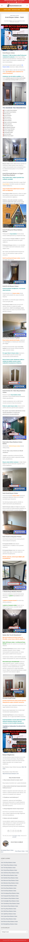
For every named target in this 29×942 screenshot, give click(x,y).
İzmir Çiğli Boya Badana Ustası (8, 913)
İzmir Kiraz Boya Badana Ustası (8, 888)
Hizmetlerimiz (7, 9)
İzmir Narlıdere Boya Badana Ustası (9, 877)
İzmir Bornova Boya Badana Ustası (9, 921)
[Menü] (2, 5)
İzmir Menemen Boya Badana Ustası (9, 880)
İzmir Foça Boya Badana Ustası (8, 908)
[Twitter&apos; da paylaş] (13, 831)
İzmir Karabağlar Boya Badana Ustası (10, 901)
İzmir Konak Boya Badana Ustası (9, 885)
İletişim (23, 9)
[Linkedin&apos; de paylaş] (20, 831)
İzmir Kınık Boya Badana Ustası (8, 890)
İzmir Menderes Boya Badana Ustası (9, 883)
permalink (14, 837)
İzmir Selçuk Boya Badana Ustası (9, 870)
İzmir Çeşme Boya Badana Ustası (9, 916)
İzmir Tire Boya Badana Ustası (8, 867)
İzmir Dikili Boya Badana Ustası (8, 911)
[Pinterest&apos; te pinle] (18, 831)
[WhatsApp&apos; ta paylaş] (8, 831)
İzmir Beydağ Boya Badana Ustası (9, 924)
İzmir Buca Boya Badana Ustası (8, 918)
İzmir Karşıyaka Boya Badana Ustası (9, 895)
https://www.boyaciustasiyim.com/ (11, 773)
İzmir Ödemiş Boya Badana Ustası (9, 875)
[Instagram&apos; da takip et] (27, 5)
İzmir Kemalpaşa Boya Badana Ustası (10, 893)
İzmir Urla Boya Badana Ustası (8, 862)
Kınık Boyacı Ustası (14, 15)
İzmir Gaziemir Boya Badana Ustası (9, 906)
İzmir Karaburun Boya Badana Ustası (10, 898)
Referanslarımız (16, 9)
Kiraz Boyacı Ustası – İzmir (21, 851)
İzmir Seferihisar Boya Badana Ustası (10, 872)
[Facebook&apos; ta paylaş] (11, 831)
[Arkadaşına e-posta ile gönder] (16, 831)
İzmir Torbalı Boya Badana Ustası (9, 865)
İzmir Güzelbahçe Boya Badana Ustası (10, 903)
